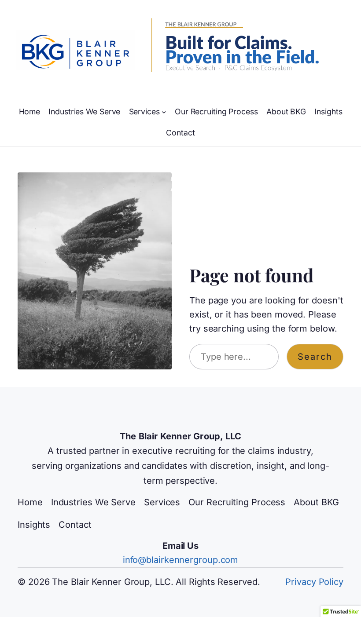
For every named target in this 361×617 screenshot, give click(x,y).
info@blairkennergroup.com (181, 560)
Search (315, 356)
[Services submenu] (164, 112)
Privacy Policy (314, 582)
